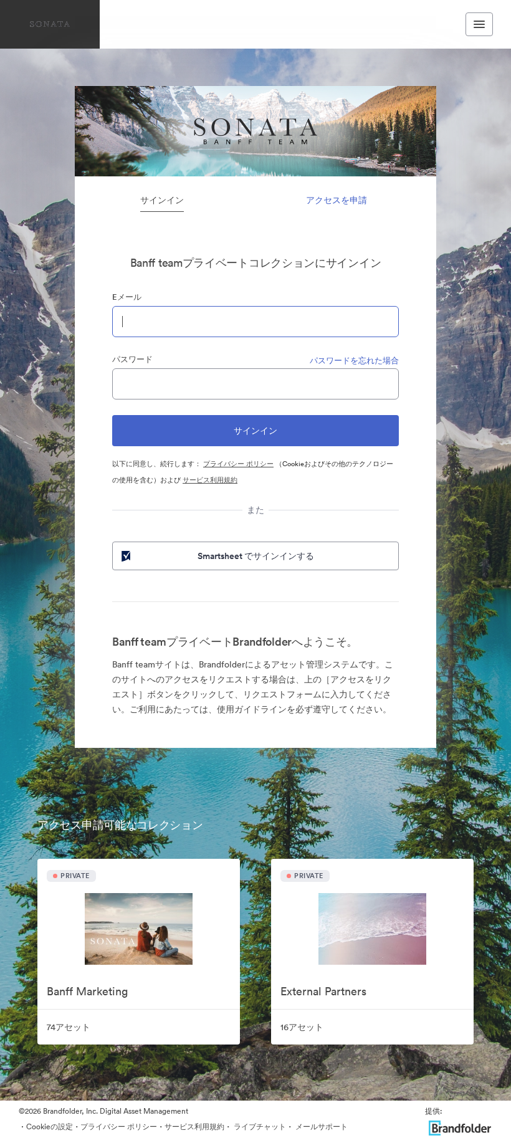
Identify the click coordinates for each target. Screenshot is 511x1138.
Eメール (126, 297)
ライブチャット (259, 1126)
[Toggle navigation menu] (479, 24)
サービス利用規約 (210, 480)
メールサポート (321, 1126)
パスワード (132, 359)
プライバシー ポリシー (238, 464)
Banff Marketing (87, 991)
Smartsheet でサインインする (256, 556)
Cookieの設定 (49, 1126)
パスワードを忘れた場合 (354, 360)
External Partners (323, 991)
